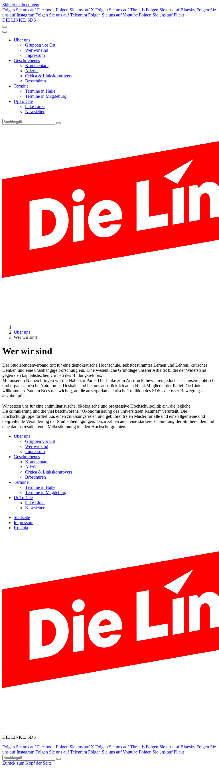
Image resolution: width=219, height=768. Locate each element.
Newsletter (34, 111)
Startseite (22, 517)
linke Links (35, 106)
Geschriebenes (27, 60)
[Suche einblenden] (4, 27)
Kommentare (36, 65)
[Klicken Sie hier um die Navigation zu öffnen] (4, 32)
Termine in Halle (40, 91)
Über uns (22, 40)
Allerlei (31, 70)
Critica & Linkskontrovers (48, 75)
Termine (21, 86)
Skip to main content (20, 4)
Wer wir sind (36, 50)
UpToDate (23, 101)
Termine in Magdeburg (45, 96)
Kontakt (21, 527)
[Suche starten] (58, 123)
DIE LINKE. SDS (19, 20)
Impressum (35, 55)
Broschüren (35, 80)
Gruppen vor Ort (40, 45)
